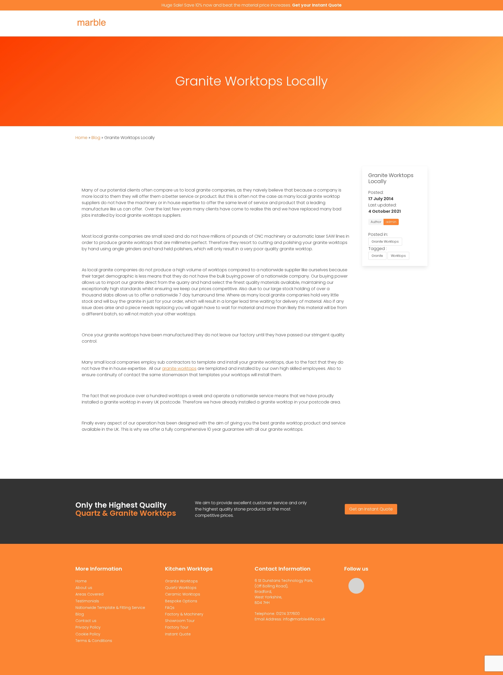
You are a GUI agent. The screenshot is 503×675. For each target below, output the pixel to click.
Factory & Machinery (184, 614)
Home (165, 23)
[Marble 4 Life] (101, 29)
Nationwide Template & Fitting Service (110, 607)
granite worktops (179, 368)
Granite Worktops (229, 23)
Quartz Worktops (280, 23)
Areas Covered (89, 594)
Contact (372, 23)
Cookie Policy (87, 634)
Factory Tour (176, 627)
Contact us (85, 620)
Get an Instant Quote (371, 509)
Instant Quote (406, 23)
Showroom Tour (180, 620)
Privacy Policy (88, 627)
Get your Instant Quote (317, 5)
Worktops (398, 255)
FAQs (169, 607)
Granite (377, 255)
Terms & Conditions (93, 640)
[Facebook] (356, 586)
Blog (95, 138)
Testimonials (87, 601)
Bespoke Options (181, 601)
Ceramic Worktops (331, 23)
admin (391, 222)
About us (189, 23)
